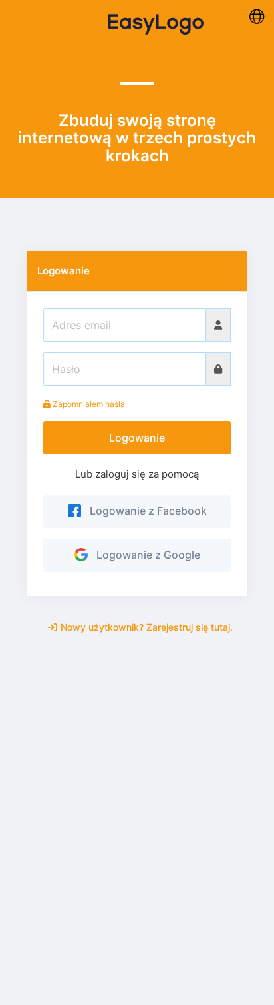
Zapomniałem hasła (88, 404)
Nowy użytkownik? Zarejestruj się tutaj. (147, 627)
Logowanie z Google (145, 554)
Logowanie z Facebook (145, 510)
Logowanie (137, 437)
